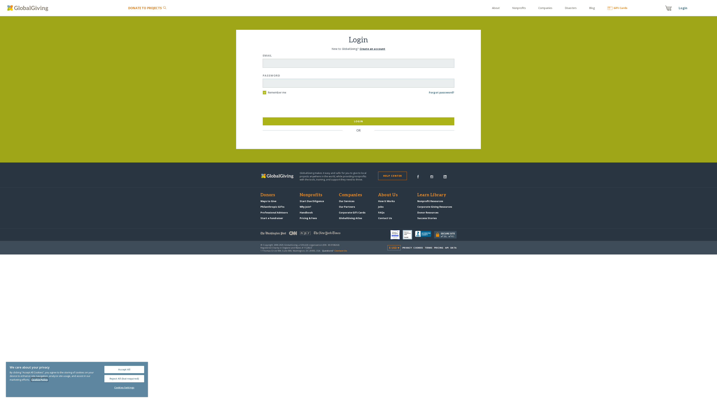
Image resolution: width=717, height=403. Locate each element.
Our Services (346, 201)
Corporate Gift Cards (352, 212)
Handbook (306, 212)
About (496, 8)
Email (267, 55)
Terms (428, 247)
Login (683, 8)
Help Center (392, 175)
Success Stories (427, 218)
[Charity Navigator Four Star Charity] (396, 234)
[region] (77, 379)
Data (453, 247)
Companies (545, 8)
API (447, 247)
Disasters (571, 8)
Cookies (418, 247)
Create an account (372, 49)
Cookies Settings (124, 387)
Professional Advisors (274, 212)
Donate (145, 8)
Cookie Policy (39, 379)
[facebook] (418, 176)
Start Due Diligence (312, 201)
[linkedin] (445, 176)
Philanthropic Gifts (272, 206)
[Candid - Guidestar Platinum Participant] (409, 234)
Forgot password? (441, 92)
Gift (620, 8)
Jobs (381, 206)
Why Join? (305, 206)
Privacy (407, 247)
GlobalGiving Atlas (350, 218)
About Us (388, 195)
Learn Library (431, 195)
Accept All (124, 369)
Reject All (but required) (124, 378)
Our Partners (347, 206)
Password (271, 75)
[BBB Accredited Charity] (424, 235)
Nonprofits (519, 8)
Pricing (438, 247)
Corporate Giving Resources (434, 206)
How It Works (386, 201)
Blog (592, 8)
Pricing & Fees (308, 218)
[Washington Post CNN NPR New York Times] (309, 234)
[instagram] (431, 176)
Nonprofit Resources (430, 201)
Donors (267, 195)
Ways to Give (268, 201)
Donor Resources (427, 212)
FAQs (381, 212)
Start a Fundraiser (271, 218)
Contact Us (385, 218)
